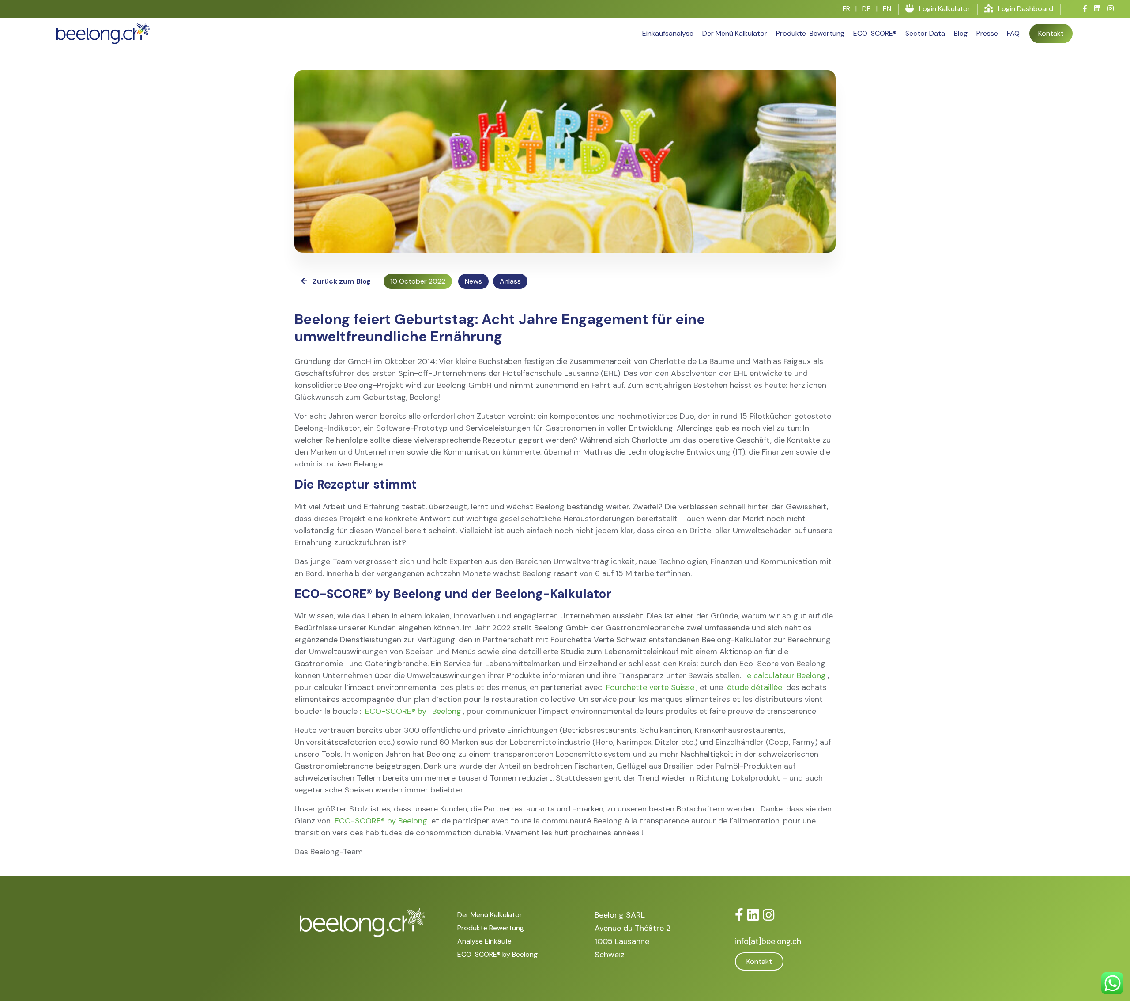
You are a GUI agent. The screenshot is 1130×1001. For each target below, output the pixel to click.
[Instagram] (768, 915)
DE (866, 8)
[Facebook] (739, 915)
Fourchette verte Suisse (650, 687)
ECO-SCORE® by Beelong (381, 820)
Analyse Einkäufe (484, 941)
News (473, 281)
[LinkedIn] (753, 915)
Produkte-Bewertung (810, 33)
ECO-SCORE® (874, 33)
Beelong (446, 711)
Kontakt (1051, 33)
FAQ (1013, 33)
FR (846, 8)
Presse (987, 33)
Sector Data (925, 33)
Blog (961, 33)
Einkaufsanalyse (667, 33)
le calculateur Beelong (785, 675)
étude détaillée (754, 687)
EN (887, 8)
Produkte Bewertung (490, 928)
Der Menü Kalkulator (734, 33)
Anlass (510, 281)
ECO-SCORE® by (397, 711)
